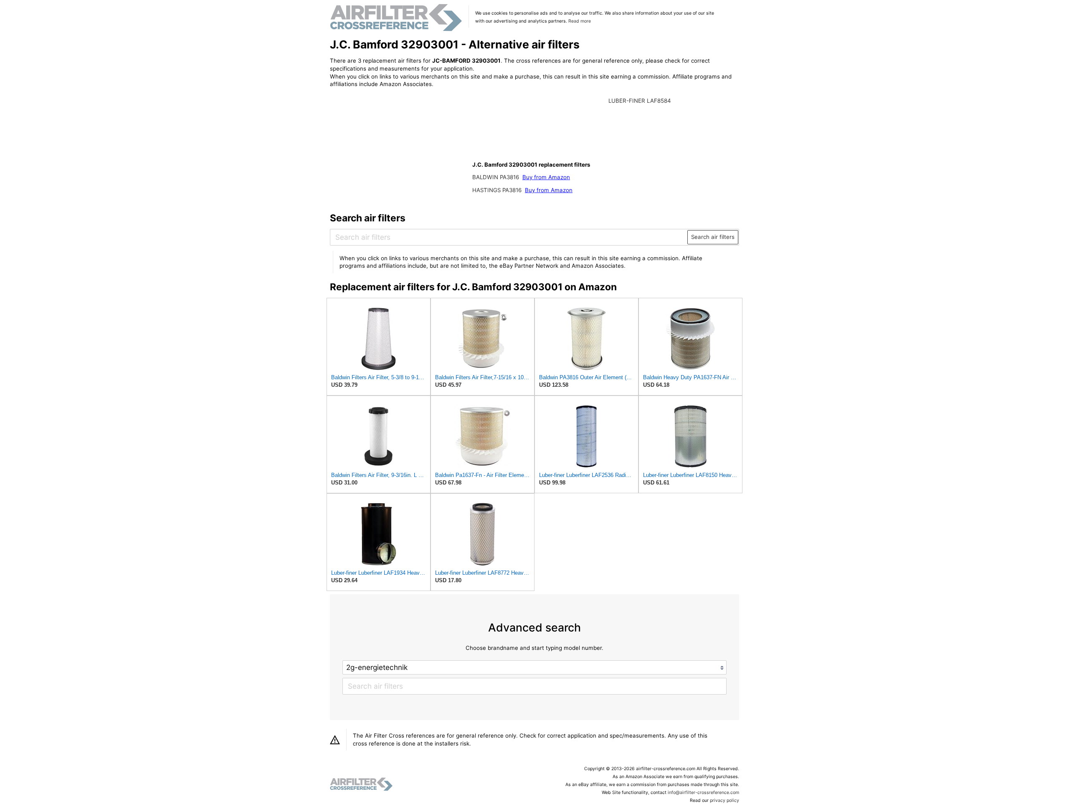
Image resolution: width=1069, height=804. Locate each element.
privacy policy (724, 800)
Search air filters (713, 236)
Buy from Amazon (546, 177)
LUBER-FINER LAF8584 (639, 100)
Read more (579, 21)
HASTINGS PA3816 (497, 190)
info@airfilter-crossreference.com (703, 792)
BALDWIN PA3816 (496, 177)
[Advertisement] (398, 149)
